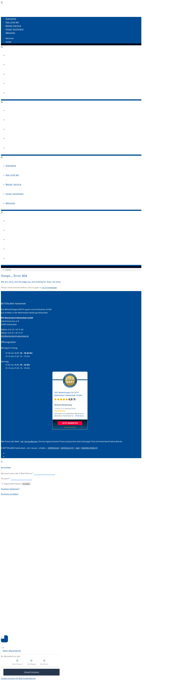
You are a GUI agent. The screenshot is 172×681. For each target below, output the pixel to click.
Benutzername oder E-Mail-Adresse (17, 473)
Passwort (6, 478)
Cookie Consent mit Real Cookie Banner (18, 678)
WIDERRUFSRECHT (89, 448)
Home (8, 269)
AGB (77, 448)
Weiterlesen (79, 416)
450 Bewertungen (62, 392)
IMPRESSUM (53, 448)
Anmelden (26, 484)
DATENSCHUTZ (67, 448)
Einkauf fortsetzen (31, 672)
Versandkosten (31, 441)
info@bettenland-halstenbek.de (15, 336)
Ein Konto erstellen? (9, 494)
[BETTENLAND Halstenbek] (2, 2)
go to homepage (49, 287)
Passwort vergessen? (10, 489)
